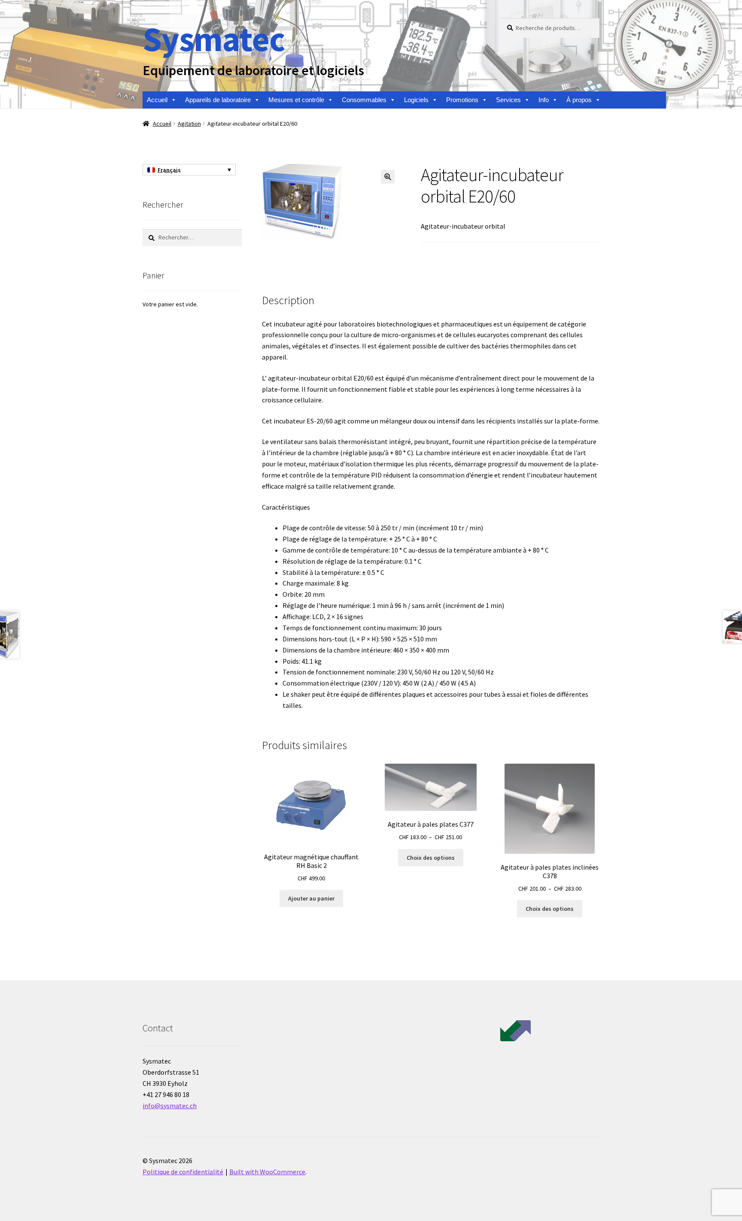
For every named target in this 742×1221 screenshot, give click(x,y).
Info (543, 99)
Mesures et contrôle (296, 99)
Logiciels (416, 99)
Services (508, 99)
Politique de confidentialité (183, 1171)
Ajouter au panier (311, 898)
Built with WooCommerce (267, 1171)
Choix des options (431, 857)
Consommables (364, 99)
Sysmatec (214, 38)
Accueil (157, 99)
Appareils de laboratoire (218, 99)
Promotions (462, 99)
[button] (388, 177)
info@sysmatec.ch (170, 1105)
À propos (579, 99)
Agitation (189, 123)
